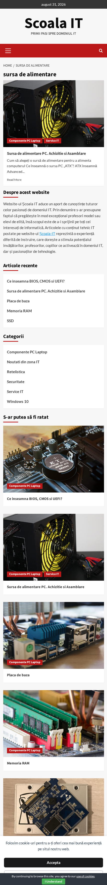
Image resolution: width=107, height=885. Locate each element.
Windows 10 (18, 401)
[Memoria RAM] (53, 723)
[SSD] (53, 811)
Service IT (52, 141)
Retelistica (16, 371)
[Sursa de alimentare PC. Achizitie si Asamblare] (53, 113)
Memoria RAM (19, 311)
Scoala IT (53, 23)
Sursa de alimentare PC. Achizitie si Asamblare (46, 153)
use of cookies (85, 876)
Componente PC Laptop (24, 141)
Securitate (15, 381)
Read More (14, 180)
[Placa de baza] (53, 635)
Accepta (53, 862)
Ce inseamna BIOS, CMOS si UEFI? (35, 281)
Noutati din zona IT (23, 362)
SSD (10, 320)
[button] (8, 50)
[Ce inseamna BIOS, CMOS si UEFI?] (53, 459)
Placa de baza (18, 301)
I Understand (53, 881)
